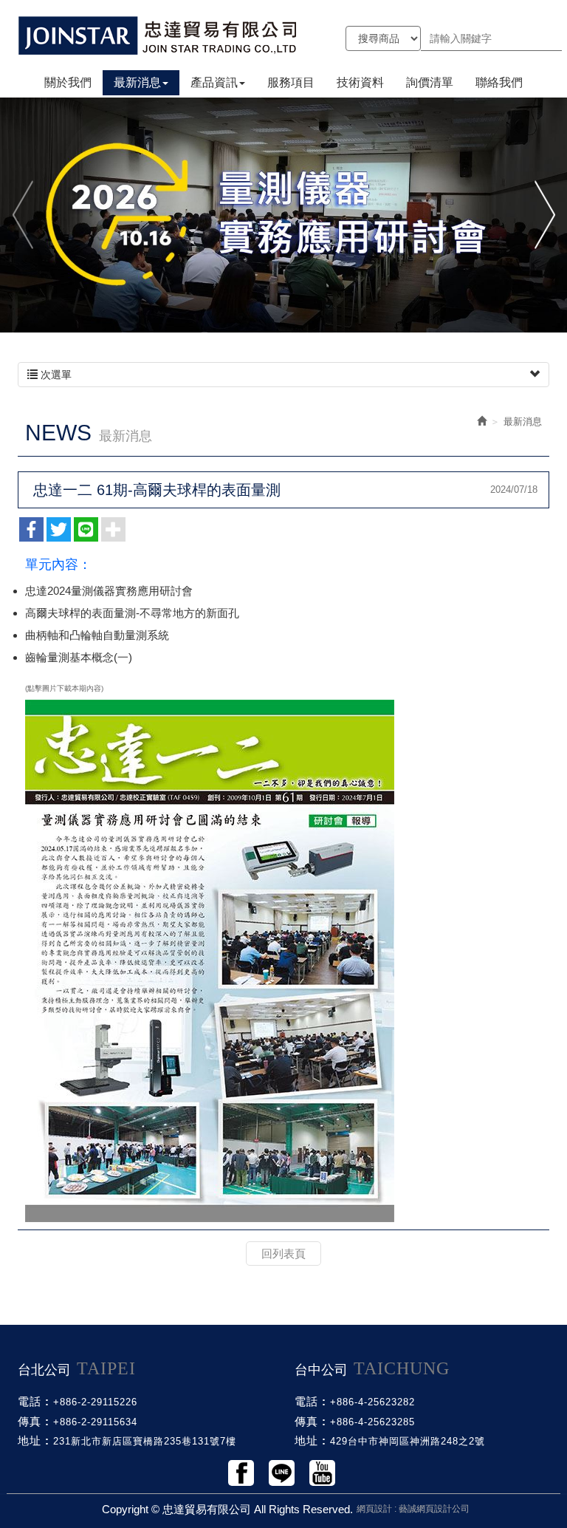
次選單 (55, 375)
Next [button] (543, 214)
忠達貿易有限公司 (158, 35)
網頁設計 (374, 1509)
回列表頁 (283, 1253)
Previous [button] (24, 214)
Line (282, 1473)
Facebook (241, 1473)
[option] (283, 214)
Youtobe (322, 1473)
